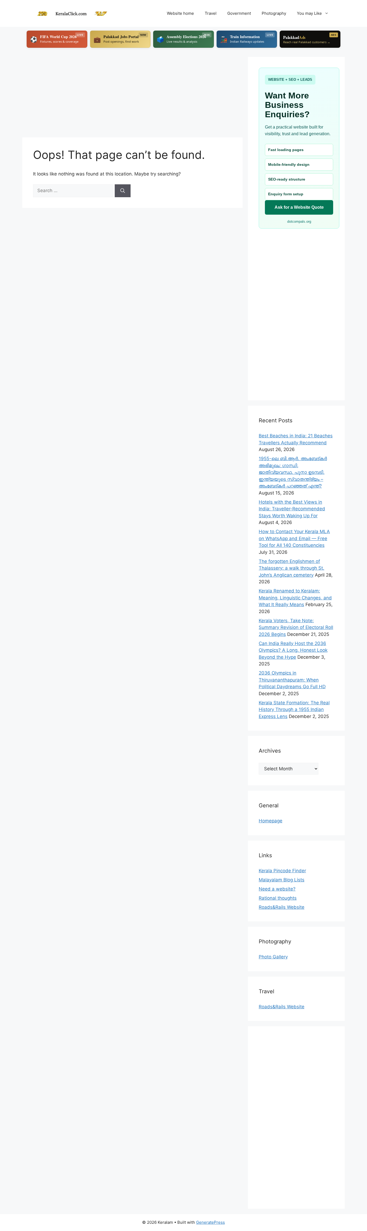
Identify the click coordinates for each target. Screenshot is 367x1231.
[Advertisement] (132, 94)
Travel (211, 13)
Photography (274, 13)
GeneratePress (210, 1222)
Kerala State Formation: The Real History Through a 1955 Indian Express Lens (294, 709)
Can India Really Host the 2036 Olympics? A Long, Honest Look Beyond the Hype (293, 650)
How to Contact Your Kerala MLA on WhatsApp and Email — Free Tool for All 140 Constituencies (294, 538)
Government (239, 13)
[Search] (123, 190)
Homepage (270, 820)
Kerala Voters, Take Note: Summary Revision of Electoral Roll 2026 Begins (296, 627)
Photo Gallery (273, 956)
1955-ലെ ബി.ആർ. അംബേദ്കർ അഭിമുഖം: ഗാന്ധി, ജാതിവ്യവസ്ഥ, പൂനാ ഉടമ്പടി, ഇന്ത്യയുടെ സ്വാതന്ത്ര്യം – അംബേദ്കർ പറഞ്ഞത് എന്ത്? (293, 472)
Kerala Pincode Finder (282, 870)
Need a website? (277, 889)
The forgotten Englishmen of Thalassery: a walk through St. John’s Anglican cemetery (291, 568)
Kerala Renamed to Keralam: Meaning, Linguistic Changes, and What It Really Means (295, 597)
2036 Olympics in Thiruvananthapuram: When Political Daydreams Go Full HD (292, 679)
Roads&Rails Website (281, 907)
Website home (180, 13)
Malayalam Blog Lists (281, 879)
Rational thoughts (278, 898)
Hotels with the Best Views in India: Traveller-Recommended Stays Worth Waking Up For (292, 508)
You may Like (309, 13)
